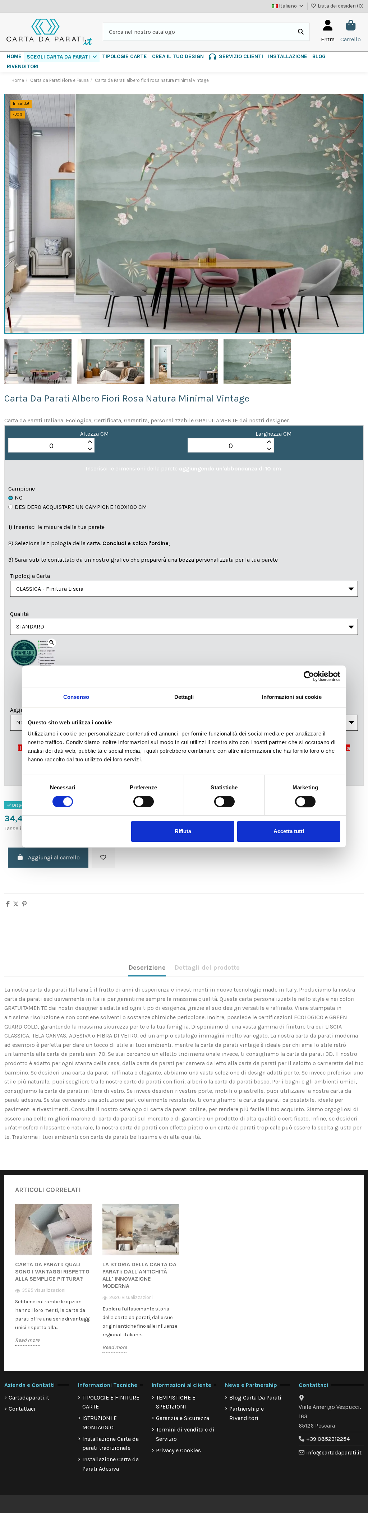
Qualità (19, 614)
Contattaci (22, 1408)
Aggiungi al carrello (54, 857)
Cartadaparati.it (29, 1397)
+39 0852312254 (328, 1438)
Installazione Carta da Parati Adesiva (110, 1464)
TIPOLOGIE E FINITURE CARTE (110, 1402)
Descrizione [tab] (147, 967)
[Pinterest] (24, 904)
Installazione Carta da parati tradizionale (110, 1443)
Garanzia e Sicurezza (182, 1418)
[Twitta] (16, 904)
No (19, 497)
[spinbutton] (51, 445)
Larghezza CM (274, 433)
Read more (27, 1340)
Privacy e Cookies (178, 1450)
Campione (21, 488)
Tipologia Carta (30, 575)
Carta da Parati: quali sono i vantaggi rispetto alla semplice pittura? (52, 1271)
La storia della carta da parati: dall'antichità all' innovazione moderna (139, 1275)
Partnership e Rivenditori (246, 1413)
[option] (53, 1279)
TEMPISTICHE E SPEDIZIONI (176, 1402)
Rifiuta (183, 831)
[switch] (143, 801)
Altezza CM (94, 433)
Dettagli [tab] (184, 697)
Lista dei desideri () (340, 6)
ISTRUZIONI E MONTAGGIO (99, 1423)
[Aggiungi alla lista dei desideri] (103, 858)
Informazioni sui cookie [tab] (291, 697)
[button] (62, 57)
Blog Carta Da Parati (255, 1397)
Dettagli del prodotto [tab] (207, 967)
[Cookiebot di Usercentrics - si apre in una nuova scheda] (308, 676)
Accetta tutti (288, 831)
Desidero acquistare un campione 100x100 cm (81, 506)
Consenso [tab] (76, 697)
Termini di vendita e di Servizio (185, 1434)
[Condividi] (8, 904)
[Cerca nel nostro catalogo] (300, 32)
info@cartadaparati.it (334, 1452)
